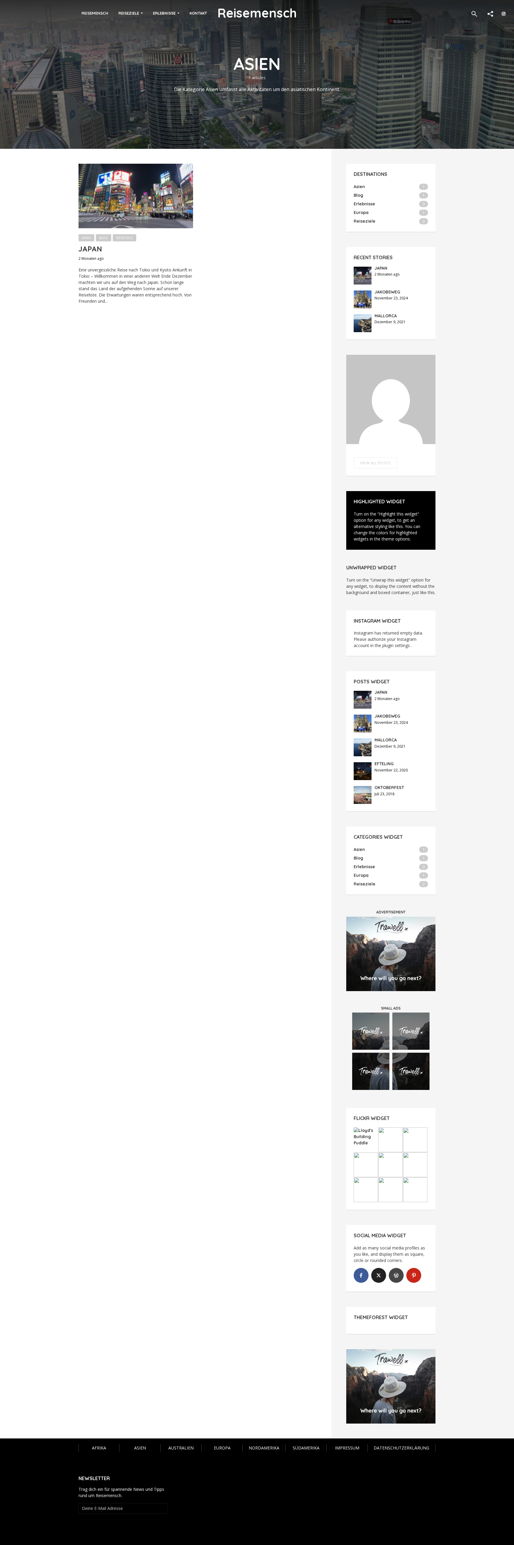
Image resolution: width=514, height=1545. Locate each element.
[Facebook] (361, 1275)
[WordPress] (396, 1275)
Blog (103, 238)
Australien (181, 1448)
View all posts (375, 462)
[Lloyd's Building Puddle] (366, 1136)
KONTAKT (198, 13)
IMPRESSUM (347, 1448)
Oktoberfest (389, 787)
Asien (86, 238)
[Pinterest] (413, 1275)
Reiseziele (124, 238)
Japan (90, 248)
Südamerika (306, 1448)
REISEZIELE (128, 13)
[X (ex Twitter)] (378, 1275)
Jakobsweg (387, 292)
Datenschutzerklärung (401, 1448)
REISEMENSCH (95, 13)
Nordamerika (264, 1448)
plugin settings (396, 645)
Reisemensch (257, 13)
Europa (222, 1448)
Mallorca (385, 315)
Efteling (384, 763)
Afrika (99, 1448)
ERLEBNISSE (164, 13)
